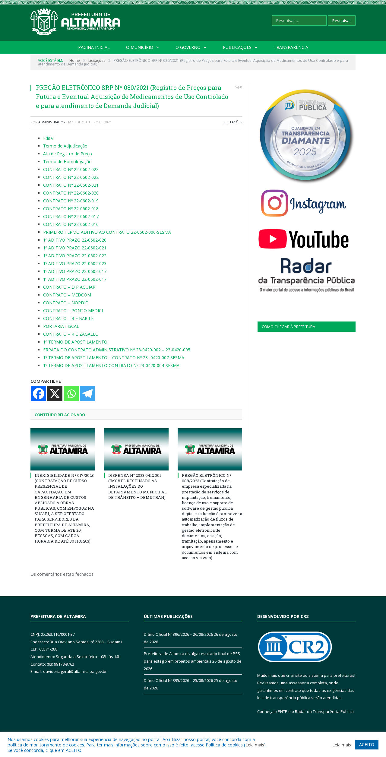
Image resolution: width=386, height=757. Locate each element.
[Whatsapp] (71, 393)
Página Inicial (94, 47)
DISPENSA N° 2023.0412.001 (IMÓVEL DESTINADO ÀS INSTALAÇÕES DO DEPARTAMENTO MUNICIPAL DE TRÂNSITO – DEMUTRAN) (137, 486)
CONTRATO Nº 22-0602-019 (71, 201)
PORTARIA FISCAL (61, 326)
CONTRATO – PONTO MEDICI (73, 310)
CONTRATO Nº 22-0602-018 (71, 208)
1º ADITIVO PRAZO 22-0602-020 (74, 240)
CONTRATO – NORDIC (65, 303)
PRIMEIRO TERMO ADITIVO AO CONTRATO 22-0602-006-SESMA (107, 232)
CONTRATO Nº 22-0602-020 (71, 193)
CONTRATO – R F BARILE (68, 318)
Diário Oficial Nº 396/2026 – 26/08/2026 (178, 634)
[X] (54, 393)
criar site (294, 675)
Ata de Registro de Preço (67, 154)
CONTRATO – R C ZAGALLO (71, 334)
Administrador (51, 122)
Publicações (237, 47)
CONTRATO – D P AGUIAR (69, 287)
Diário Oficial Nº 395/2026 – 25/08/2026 (178, 680)
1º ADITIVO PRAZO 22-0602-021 (74, 248)
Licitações (233, 122)
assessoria (299, 683)
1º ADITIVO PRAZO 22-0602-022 (74, 255)
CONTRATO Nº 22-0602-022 (71, 177)
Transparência (291, 47)
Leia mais (254, 744)
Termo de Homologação (67, 161)
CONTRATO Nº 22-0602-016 (71, 224)
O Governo (188, 47)
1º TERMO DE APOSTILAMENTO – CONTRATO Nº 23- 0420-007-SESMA (113, 357)
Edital (48, 138)
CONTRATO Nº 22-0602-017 (71, 216)
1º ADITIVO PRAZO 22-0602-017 (74, 271)
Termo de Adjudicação (65, 146)
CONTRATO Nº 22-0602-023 (71, 169)
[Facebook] (38, 393)
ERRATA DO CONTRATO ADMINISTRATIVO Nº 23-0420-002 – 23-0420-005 (116, 350)
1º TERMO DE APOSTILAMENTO (75, 342)
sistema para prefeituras (331, 675)
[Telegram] (87, 393)
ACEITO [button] (366, 744)
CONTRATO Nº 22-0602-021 (71, 185)
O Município (139, 47)
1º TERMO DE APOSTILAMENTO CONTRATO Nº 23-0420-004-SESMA (111, 365)
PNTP (282, 711)
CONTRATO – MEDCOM (67, 295)
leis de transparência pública (283, 697)
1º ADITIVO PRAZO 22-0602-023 (74, 263)
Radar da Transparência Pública (324, 711)
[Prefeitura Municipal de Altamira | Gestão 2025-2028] (75, 20)
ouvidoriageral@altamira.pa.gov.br (75, 671)
